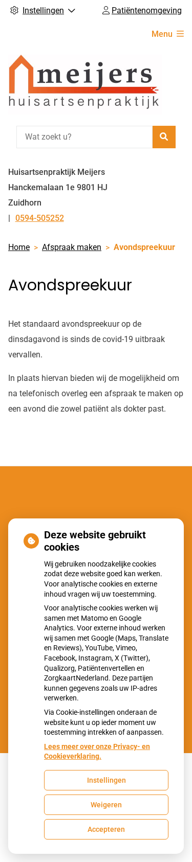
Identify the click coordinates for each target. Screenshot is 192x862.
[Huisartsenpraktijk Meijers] (85, 85)
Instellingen (106, 780)
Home (19, 247)
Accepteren (106, 829)
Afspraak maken (71, 247)
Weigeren (106, 805)
